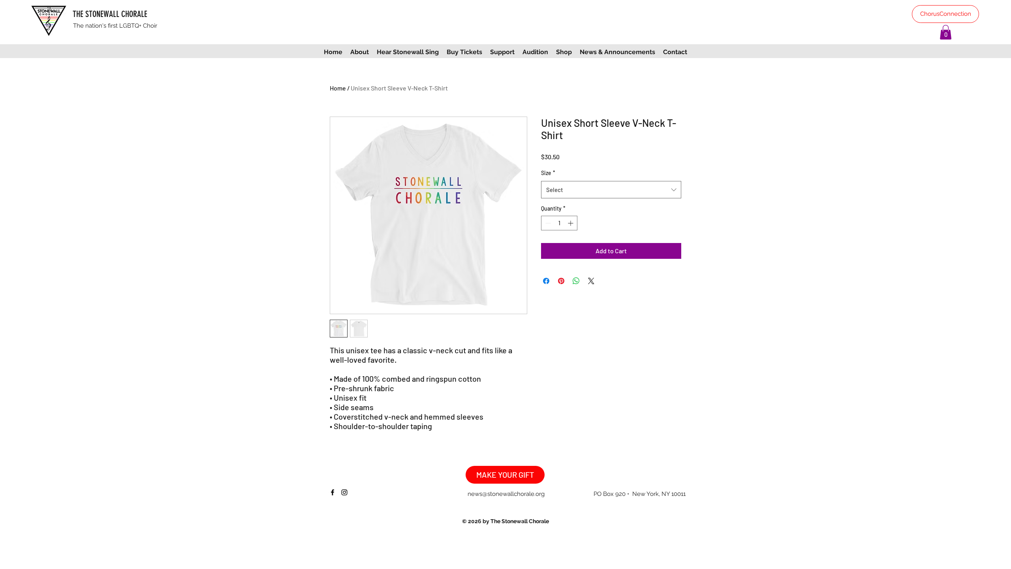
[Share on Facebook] (546, 281)
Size (548, 173)
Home (338, 88)
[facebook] (332, 492)
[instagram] (344, 492)
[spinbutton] (559, 223)
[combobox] (611, 189)
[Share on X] (591, 281)
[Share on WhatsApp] (576, 281)
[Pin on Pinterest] (561, 281)
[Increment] (571, 223)
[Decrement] (547, 223)
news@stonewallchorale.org (506, 493)
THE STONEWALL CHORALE (110, 14)
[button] (946, 32)
